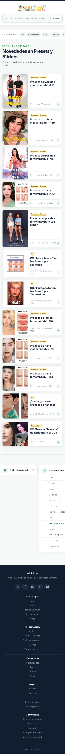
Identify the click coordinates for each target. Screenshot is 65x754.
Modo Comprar (32, 610)
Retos (32, 667)
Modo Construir (32, 614)
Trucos (32, 672)
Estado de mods (33, 649)
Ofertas (32, 645)
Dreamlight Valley (32, 702)
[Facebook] (25, 587)
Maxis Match (33, 35)
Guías (32, 676)
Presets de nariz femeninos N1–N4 (41, 375)
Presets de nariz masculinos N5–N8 (42, 347)
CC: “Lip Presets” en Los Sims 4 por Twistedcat (43, 291)
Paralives (32, 693)
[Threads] (32, 587)
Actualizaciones (32, 636)
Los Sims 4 (33, 688)
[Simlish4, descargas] (32, 8)
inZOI (32, 697)
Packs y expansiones (32, 640)
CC (22, 35)
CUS (45, 35)
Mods (32, 605)
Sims (32, 619)
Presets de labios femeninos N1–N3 (41, 319)
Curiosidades (32, 663)
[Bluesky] (47, 587)
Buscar (56, 18)
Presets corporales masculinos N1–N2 (42, 83)
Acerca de (32, 723)
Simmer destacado (32, 719)
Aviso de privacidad (32, 737)
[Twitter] (18, 587)
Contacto (32, 728)
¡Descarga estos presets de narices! (42, 403)
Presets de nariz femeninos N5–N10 (42, 192)
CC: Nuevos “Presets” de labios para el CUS (44, 431)
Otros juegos (32, 707)
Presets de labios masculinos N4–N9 (42, 121)
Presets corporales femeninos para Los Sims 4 (42, 222)
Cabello (55, 35)
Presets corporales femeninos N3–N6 (42, 157)
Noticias (33, 631)
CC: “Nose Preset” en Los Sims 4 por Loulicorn (43, 261)
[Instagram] (40, 587)
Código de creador (32, 732)
